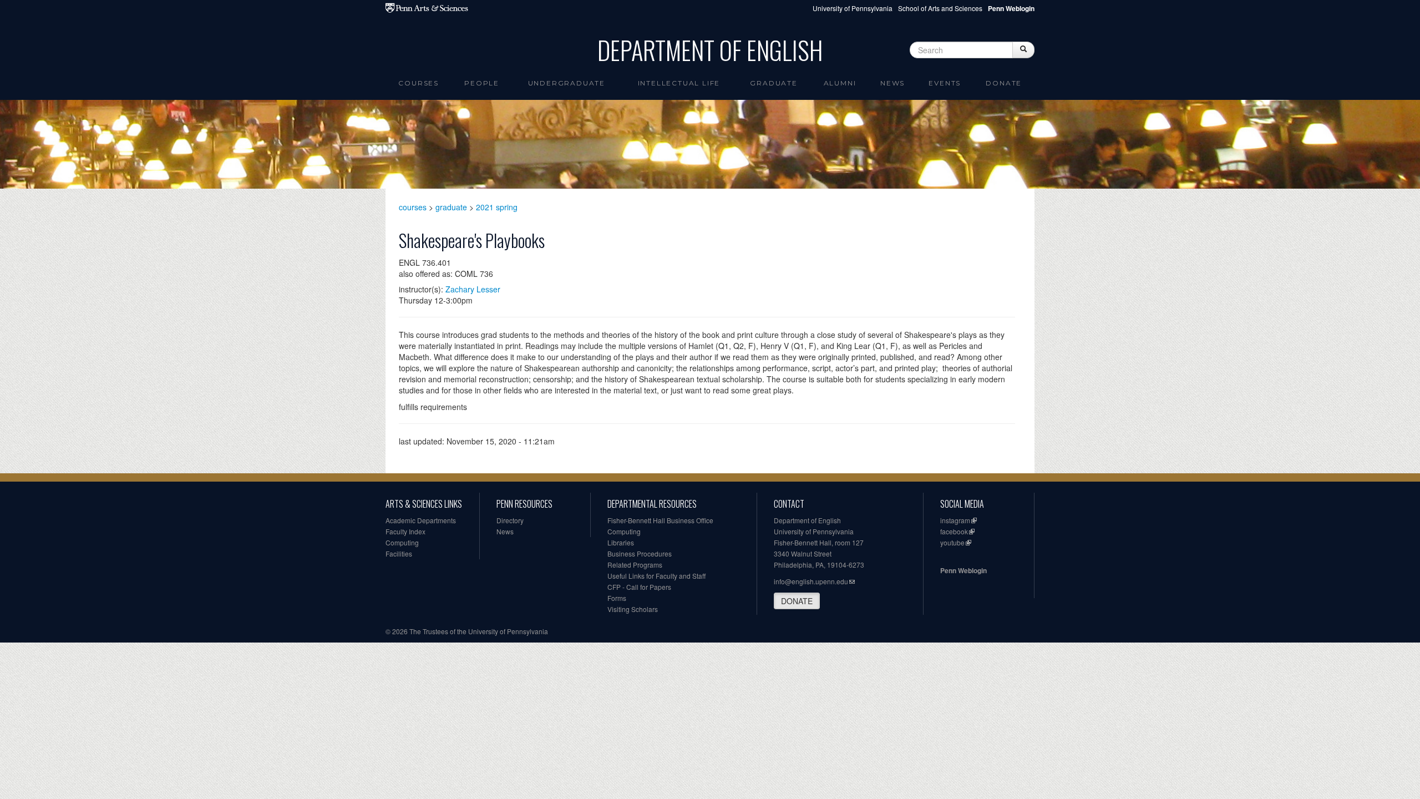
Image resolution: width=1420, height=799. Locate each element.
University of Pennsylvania (852, 8)
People (481, 83)
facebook (954, 531)
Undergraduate (566, 83)
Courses (418, 83)
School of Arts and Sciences (940, 8)
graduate (451, 207)
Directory (510, 520)
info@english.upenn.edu (811, 581)
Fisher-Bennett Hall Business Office (660, 520)
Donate (1004, 83)
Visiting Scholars (632, 609)
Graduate (773, 83)
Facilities (399, 553)
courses (413, 207)
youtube (952, 542)
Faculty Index (405, 531)
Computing (402, 542)
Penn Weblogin (963, 570)
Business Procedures (639, 553)
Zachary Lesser (472, 289)
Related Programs (634, 564)
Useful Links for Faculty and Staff (656, 575)
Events (945, 83)
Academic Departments (421, 520)
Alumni (840, 83)
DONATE (797, 600)
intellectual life (679, 83)
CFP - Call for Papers (639, 586)
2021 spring (497, 207)
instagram (955, 520)
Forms (616, 598)
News (892, 83)
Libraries (620, 542)
